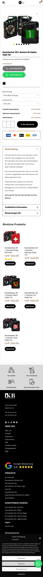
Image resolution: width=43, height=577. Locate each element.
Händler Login (9, 526)
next (37, 28)
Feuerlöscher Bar (11, 492)
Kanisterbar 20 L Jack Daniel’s (16, 516)
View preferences (21, 569)
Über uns (8, 430)
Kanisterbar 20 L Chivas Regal (16, 513)
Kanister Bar (9, 477)
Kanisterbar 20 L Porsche (14, 507)
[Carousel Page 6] (26, 44)
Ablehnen (21, 564)
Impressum (9, 436)
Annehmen (21, 558)
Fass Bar (8, 489)
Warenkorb (10, 264)
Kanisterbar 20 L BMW (13, 510)
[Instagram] (8, 422)
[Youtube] (14, 422)
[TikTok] (11, 422)
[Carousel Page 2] (16, 44)
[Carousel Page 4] (21, 44)
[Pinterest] (17, 422)
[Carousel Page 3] (19, 44)
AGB (6, 442)
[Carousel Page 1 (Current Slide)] (14, 44)
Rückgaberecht (10, 448)
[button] (40, 538)
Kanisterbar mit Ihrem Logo (15, 486)
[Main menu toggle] (3, 2)
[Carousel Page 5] (23, 44)
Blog (6, 451)
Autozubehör (9, 498)
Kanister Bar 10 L (11, 483)
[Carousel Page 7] (28, 44)
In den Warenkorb (27, 124)
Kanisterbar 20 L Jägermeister (16, 519)
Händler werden (10, 445)
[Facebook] (6, 422)
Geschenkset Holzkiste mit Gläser (17, 495)
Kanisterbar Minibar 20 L (14, 480)
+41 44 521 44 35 (16, 68)
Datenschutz (21, 574)
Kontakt (8, 433)
